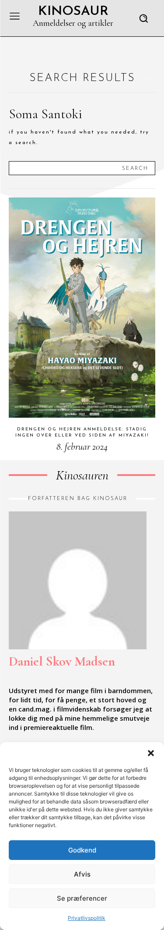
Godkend (82, 850)
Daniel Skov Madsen (62, 661)
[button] (151, 753)
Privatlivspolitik (86, 918)
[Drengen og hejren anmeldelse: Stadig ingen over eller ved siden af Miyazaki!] (82, 307)
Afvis (82, 874)
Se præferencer (82, 898)
